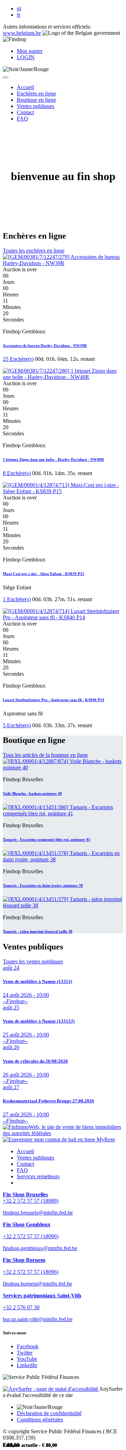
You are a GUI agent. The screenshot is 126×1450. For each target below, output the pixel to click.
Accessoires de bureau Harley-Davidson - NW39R (45, 345)
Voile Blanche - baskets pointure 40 (32, 793)
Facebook (27, 1346)
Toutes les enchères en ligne (33, 251)
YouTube (27, 1359)
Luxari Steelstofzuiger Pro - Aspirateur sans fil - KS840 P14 (53, 700)
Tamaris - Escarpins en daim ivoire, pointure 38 (43, 885)
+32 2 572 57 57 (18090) (30, 1236)
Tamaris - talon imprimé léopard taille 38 (37, 931)
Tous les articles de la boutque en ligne (45, 755)
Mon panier (29, 51)
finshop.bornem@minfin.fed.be (37, 1284)
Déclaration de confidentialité (49, 1413)
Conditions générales (40, 1419)
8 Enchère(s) (17, 473)
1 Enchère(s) (17, 599)
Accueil (25, 1151)
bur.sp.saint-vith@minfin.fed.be (37, 1319)
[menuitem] (25, 87)
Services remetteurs (38, 1176)
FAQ (22, 1170)
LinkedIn (27, 1365)
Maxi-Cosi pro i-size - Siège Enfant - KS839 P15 (43, 574)
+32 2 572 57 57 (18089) (30, 1201)
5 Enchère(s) (17, 725)
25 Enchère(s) (18, 359)
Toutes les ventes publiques (33, 961)
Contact (25, 1164)
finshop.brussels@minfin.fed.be (38, 1213)
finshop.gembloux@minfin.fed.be (40, 1248)
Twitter (25, 1353)
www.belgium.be (22, 33)
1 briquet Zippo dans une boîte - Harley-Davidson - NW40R (53, 459)
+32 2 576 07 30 (21, 1307)
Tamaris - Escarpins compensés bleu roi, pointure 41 (46, 839)
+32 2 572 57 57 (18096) (30, 1272)
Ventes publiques (35, 1158)
